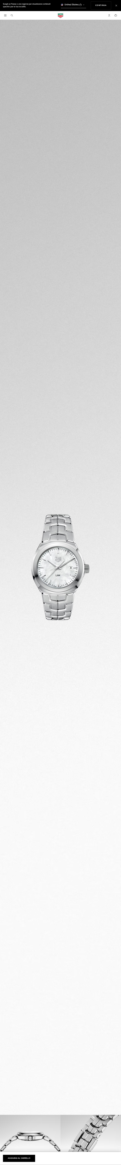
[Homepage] (60, 15)
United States (71, 5)
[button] (109, 15)
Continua (103, 5)
